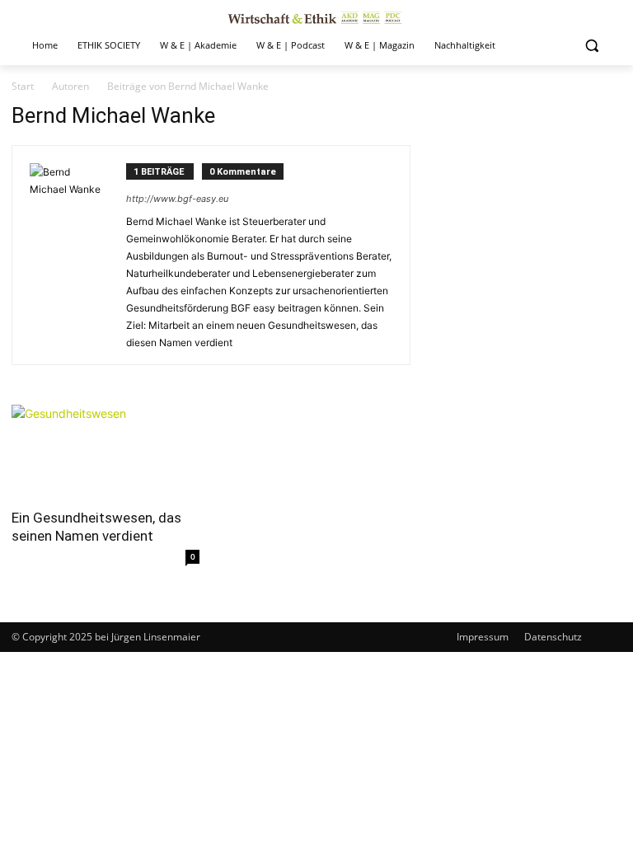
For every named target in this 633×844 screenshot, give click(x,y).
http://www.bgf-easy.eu (177, 198)
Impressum (483, 637)
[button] (591, 45)
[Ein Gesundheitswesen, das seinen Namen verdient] (105, 451)
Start (23, 86)
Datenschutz (553, 637)
